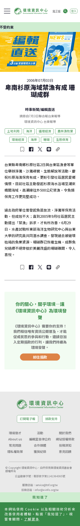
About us (15, 439)
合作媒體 (40, 445)
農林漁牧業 (65, 131)
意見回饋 (65, 451)
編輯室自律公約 (40, 439)
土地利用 (13, 131)
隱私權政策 (15, 451)
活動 (40, 433)
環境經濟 (18, 139)
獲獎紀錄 (40, 451)
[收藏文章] (22, 149)
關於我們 (65, 433)
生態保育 (62, 139)
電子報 (56, 11)
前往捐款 (40, 357)
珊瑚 (46, 139)
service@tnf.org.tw (47, 485)
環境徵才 (15, 433)
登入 (73, 11)
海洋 (29, 131)
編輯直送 (48, 109)
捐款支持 (51, 418)
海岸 (34, 139)
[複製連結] (58, 149)
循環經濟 (45, 131)
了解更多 (32, 519)
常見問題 (15, 445)
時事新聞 (32, 109)
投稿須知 (65, 445)
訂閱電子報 (27, 418)
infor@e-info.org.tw (47, 490)
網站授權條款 (65, 439)
